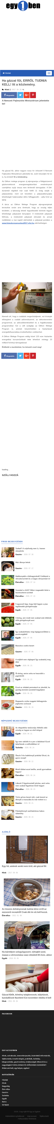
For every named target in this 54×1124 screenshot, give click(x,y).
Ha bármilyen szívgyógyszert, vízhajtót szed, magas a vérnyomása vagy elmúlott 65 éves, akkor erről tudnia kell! (27, 955)
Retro (4, 1102)
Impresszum (32, 1116)
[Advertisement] (27, 41)
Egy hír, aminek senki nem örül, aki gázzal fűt (24, 866)
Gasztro (5, 1092)
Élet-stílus (6, 1089)
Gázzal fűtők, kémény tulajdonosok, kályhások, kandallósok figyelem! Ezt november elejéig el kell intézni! (26, 998)
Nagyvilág (6, 1086)
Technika (5, 1095)
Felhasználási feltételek (27, 1119)
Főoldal (7, 73)
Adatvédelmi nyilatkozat (14, 1116)
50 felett (5, 1105)
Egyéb (4, 1099)
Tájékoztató (44, 1116)
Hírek (4, 1083)
